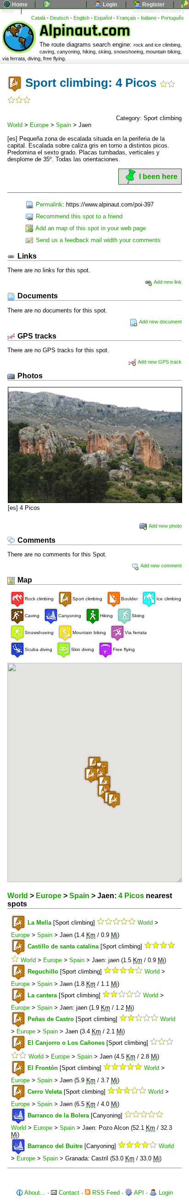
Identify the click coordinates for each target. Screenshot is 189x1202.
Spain (63, 125)
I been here (158, 176)
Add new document (160, 321)
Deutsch (59, 18)
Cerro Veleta (45, 1091)
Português (172, 18)
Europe (39, 125)
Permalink (48, 204)
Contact (68, 1192)
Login (109, 4)
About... (34, 1192)
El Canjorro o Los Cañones (66, 1042)
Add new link (167, 282)
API (138, 1192)
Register (153, 4)
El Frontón (43, 1067)
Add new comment (160, 565)
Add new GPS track (159, 362)
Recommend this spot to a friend (78, 216)
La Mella (39, 922)
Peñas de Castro (51, 1019)
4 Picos (131, 896)
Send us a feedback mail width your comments (97, 240)
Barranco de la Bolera (58, 1115)
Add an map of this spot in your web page (90, 228)
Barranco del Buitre (55, 1146)
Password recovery (158, 11)
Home (19, 4)
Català (38, 18)
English (81, 18)
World (14, 125)
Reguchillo (43, 971)
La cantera (42, 995)
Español (103, 18)
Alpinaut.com (84, 31)
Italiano (148, 18)
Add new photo (165, 526)
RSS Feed (105, 1192)
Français (126, 18)
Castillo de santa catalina (63, 946)
